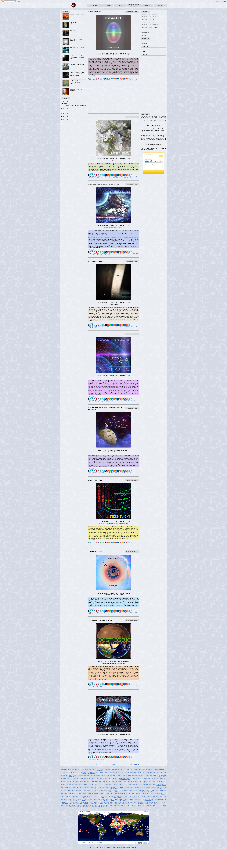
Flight (63, 781)
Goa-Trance (156, 781)
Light (73, 786)
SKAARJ (70, 799)
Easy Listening (114, 777)
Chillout (106, 612)
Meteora (87, 787)
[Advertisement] (113, 98)
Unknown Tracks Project (133, 5)
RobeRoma (149, 796)
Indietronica (127, 612)
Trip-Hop (107, 613)
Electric (143, 777)
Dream (112, 400)
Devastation (91, 775)
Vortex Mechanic (159, 805)
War (78, 806)
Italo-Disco (146, 784)
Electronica (127, 778)
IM (165, 783)
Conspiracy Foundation (146, 772)
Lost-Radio (134, 326)
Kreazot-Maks (65, 786)
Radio (78, 795)
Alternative (93, 769)
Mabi (141, 786)
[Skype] (90, 78)
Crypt (63, 774)
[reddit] (108, 78)
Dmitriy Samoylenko (123, 775)
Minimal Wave (129, 787)
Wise (96, 806)
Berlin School (97, 79)
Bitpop (106, 771)
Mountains (78, 789)
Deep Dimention (157, 774)
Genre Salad (122, 781)
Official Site (93, 5)
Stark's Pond (98, 613)
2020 (64, 101)
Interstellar (118, 784)
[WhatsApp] (100, 78)
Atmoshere (151, 769)
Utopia (83, 805)
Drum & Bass (89, 777)
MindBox (113, 787)
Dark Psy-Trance (118, 774)
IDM (145, 783)
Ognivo (110, 790)
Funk (81, 781)
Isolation (128, 784)
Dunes (105, 777)
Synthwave (111, 81)
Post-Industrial (160, 792)
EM (138, 778)
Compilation (122, 772)
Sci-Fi (136, 400)
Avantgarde (71, 771)
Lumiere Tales (124, 786)
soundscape (150, 799)
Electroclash (108, 79)
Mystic (107, 758)
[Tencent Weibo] (129, 78)
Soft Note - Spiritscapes (73, 23)
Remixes (156, 795)
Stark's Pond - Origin (95, 551)
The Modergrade (149, 802)
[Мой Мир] (116, 78)
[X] (88, 78)
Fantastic (135, 780)
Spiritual (135, 758)
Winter (91, 806)
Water (82, 806)
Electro (162, 777)
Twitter (144, 54)
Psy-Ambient (125, 793)
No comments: (92, 76)
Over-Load (75, 792)
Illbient (151, 783)
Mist (141, 787)
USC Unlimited (107, 5)
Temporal (116, 802)
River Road (115, 796)
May (65, 103)
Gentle (130, 781)
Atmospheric (106, 326)
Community (113, 772)
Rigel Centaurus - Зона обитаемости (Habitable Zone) (77, 57)
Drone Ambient (125, 326)
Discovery (111, 775)
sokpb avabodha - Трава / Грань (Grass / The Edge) (77, 82)
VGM (99, 805)
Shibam (138, 798)
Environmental (161, 778)
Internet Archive (147, 30)
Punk (161, 793)
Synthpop (100, 177)
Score (102, 798)
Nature (107, 789)
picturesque (128, 792)
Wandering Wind (71, 806)
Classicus (82, 772)
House (134, 783)
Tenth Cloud (124, 802)
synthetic (76, 802)
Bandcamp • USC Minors (149, 16)
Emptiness (151, 778)
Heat (104, 783)
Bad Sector (80, 771)
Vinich (103, 805)
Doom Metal (141, 775)
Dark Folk (108, 774)
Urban (68, 805)
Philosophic (113, 792)
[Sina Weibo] (126, 78)
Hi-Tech (109, 783)
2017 (64, 111)
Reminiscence (149, 795)
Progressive (99, 793)
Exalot (117, 79)
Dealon (107, 544)
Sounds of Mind (140, 799)
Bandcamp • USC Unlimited (150, 14)
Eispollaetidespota (132, 777)
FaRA (147, 780)
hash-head (98, 783)
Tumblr (144, 51)
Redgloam (136, 795)
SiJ (150, 798)
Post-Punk (64, 793)
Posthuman (82, 793)
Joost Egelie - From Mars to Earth (100, 620)
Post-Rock (73, 793)
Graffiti (64, 783)
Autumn (63, 771)
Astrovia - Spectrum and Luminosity (75, 105)
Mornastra (70, 789)
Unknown (141, 803)
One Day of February (137, 790)
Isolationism (137, 784)
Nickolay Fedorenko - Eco (97, 117)
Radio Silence (86, 795)
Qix (165, 793)
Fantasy (142, 780)
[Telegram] (102, 78)
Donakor (134, 775)
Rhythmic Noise (87, 796)
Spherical (112, 801)
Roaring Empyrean (140, 796)
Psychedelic (146, 793)
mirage (137, 787)
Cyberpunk (74, 774)
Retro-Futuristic (127, 79)
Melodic (104, 253)
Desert (75, 775)
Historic (123, 783)
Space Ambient (92, 81)
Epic (63, 780)
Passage (89, 792)
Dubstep (98, 777)
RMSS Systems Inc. (126, 796)
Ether (74, 780)
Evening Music (101, 780)
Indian (71, 784)
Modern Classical (128, 472)
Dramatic (156, 775)
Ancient (123, 769)
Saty (83, 798)
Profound (90, 793)
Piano (121, 792)
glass (135, 781)
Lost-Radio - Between (95, 261)
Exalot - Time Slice (94, 11)
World (105, 806)
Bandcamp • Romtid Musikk (150, 27)
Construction (161, 772)
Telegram (144, 49)
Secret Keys (109, 798)
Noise (159, 789)
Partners (147, 5)
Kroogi (144, 35)
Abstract (65, 769)
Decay (149, 774)
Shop (120, 5)
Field (155, 780)
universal (134, 803)
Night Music (145, 789)
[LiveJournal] (118, 78)
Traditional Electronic (124, 81)
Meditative (161, 786)
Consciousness (132, 772)
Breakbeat (121, 771)
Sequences (118, 798)
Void (139, 805)
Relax (142, 795)
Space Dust (93, 801)
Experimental (125, 780)
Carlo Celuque (135, 771)
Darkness (127, 774)
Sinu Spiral (156, 798)
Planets (136, 792)
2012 (64, 122)
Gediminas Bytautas (110, 781)
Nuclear (79, 790)
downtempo (149, 775)
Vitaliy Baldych (131, 805)
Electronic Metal (90, 778)
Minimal (120, 787)
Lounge (136, 612)
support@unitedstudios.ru (153, 144)
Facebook (144, 43)
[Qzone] (122, 78)
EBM (99, 176)
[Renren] (124, 78)
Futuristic (119, 400)
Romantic (163, 796)
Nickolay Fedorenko (118, 176)
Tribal (110, 803)
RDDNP (130, 795)
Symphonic (148, 801)
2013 (64, 119)
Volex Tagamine (147, 805)
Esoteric (69, 780)
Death (145, 774)
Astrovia (144, 769)
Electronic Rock (115, 778)
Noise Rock (71, 790)
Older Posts (134, 764)
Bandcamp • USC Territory (150, 24)
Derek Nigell (67, 775)
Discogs (144, 41)
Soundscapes (160, 799)
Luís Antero (114, 786)
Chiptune (162, 771)
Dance (94, 176)
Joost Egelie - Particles (96, 334)
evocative (109, 780)
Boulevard (113, 771)
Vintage (135, 81)
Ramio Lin (108, 795)
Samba (69, 798)
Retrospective (92, 327)
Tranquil (94, 803)
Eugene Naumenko (115, 472)
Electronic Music (102, 778)
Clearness (91, 772)
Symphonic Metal (160, 801)
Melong (82, 787)
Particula (82, 792)
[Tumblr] (94, 78)
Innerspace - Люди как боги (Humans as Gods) (104, 184)
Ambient (95, 400)
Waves (87, 806)
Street (141, 801)
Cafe (128, 771)
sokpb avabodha (116, 799)
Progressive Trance (112, 793)
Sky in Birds (77, 799)
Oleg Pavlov (124, 758)
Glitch (140, 781)
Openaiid (148, 790)
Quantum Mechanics (68, 795)
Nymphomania (87, 790)
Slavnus (85, 799)
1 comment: (91, 541)
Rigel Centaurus (99, 796)
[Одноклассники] (114, 78)
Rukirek (63, 798)
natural (100, 789)
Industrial (99, 784)
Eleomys (134, 778)
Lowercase (105, 786)
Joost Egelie (128, 400)
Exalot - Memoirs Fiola (77, 14)
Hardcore (91, 783)
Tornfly (163, 802)
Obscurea (100, 790)
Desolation (82, 775)
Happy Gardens (82, 783)
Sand (73, 798)
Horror (129, 783)
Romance (135, 544)
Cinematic (115, 326)
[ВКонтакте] (112, 78)
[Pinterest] (96, 78)
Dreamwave (64, 777)
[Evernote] (110, 78)
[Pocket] (120, 78)
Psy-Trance (136, 793)
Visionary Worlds (119, 805)
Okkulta (116, 790)
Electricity (152, 777)
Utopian (89, 805)
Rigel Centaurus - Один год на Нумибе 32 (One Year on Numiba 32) (77, 74)
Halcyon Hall (72, 783)
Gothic (163, 781)
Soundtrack (65, 801)
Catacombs (145, 771)
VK (143, 57)
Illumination (159, 783)
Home (114, 764)
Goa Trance (148, 781)
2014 (64, 116)
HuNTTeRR (140, 783)
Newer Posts (92, 764)
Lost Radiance (81, 786)
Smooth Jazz (97, 799)
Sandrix (78, 798)
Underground (125, 803)
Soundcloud (145, 32)
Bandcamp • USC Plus (148, 22)
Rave (125, 795)
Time (157, 802)
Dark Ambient (89, 774)
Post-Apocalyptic (146, 792)
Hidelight (115, 783)
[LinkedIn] (92, 78)
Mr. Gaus (86, 789)
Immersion (64, 784)
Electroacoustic (67, 778)
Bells (87, 771)
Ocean (105, 790)
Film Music (162, 780)
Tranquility (102, 803)
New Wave (122, 789)
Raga (93, 795)
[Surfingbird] (127, 78)
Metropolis (95, 787)
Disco (105, 775)
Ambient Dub (96, 326)
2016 (64, 113)
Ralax (101, 795)
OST (69, 792)
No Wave (153, 789)
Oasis (94, 790)
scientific (95, 798)
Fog (68, 781)
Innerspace (96, 253)
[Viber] (98, 78)
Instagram (145, 46)
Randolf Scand (118, 795)
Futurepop (87, 781)
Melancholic (65, 787)
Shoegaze (145, 798)
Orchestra (155, 790)
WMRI (100, 807)
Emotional (144, 778)
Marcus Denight (149, 786)
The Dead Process (136, 802)
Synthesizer (92, 545)
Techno (100, 802)
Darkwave (135, 774)
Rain (97, 795)
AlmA (86, 769)
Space (136, 79)
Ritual (108, 796)
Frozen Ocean (74, 781)
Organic (163, 790)
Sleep (90, 799)
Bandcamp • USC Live (148, 19)
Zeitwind (111, 806)
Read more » (91, 75)
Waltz (63, 806)
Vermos (94, 805)
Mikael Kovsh (104, 787)
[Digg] (106, 78)
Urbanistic (75, 805)
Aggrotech (81, 769)
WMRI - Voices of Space (77, 47)
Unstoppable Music (151, 803)
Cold (97, 772)
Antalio (130, 769)
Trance (123, 177)
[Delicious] (104, 78)
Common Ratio (104, 772)
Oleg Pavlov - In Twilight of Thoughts (101, 693)
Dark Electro (100, 774)
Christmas (64, 772)
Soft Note (105, 799)
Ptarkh (155, 793)
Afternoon (73, 769)
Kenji (164, 784)
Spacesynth (102, 81)
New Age (128, 544)
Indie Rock (78, 784)
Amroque (117, 769)
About (160, 5)
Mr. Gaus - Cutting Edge (77, 64)
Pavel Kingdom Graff (100, 792)
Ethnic (79, 780)
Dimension (99, 775)
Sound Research (129, 799)
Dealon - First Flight (95, 480)
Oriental (64, 792)
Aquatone (137, 769)
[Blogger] (131, 78)
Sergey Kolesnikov (129, 798)
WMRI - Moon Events (75, 30)
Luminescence (134, 786)
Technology (108, 802)
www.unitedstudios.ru (153, 125)
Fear (151, 780)
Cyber (68, 774)
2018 (64, 108)
